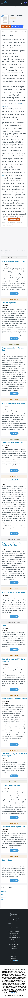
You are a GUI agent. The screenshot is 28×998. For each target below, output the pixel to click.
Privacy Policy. (12, 992)
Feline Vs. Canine (16, 15)
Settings (17, 31)
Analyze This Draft (17, 26)
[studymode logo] (9, 3)
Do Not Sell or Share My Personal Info (14, 995)
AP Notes (13, 940)
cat (3, 175)
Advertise (13, 958)
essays (8, 6)
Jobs (11, 960)
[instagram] (17, 920)
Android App (13, 948)
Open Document (5, 26)
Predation (3, 891)
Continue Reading (14, 219)
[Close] (26, 967)
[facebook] (10, 920)
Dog (2, 894)
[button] (2, 2)
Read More (14, 293)
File (3, 31)
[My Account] (26, 2)
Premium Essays (13, 933)
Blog (14, 963)
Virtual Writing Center (14, 937)
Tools (11, 31)
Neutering (3, 897)
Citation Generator (14, 944)
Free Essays (13, 935)
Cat (2, 899)
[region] (14, 981)
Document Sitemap (14, 931)
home (2, 6)
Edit (7, 31)
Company (13, 956)
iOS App (14, 946)
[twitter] (14, 920)
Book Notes (14, 942)
